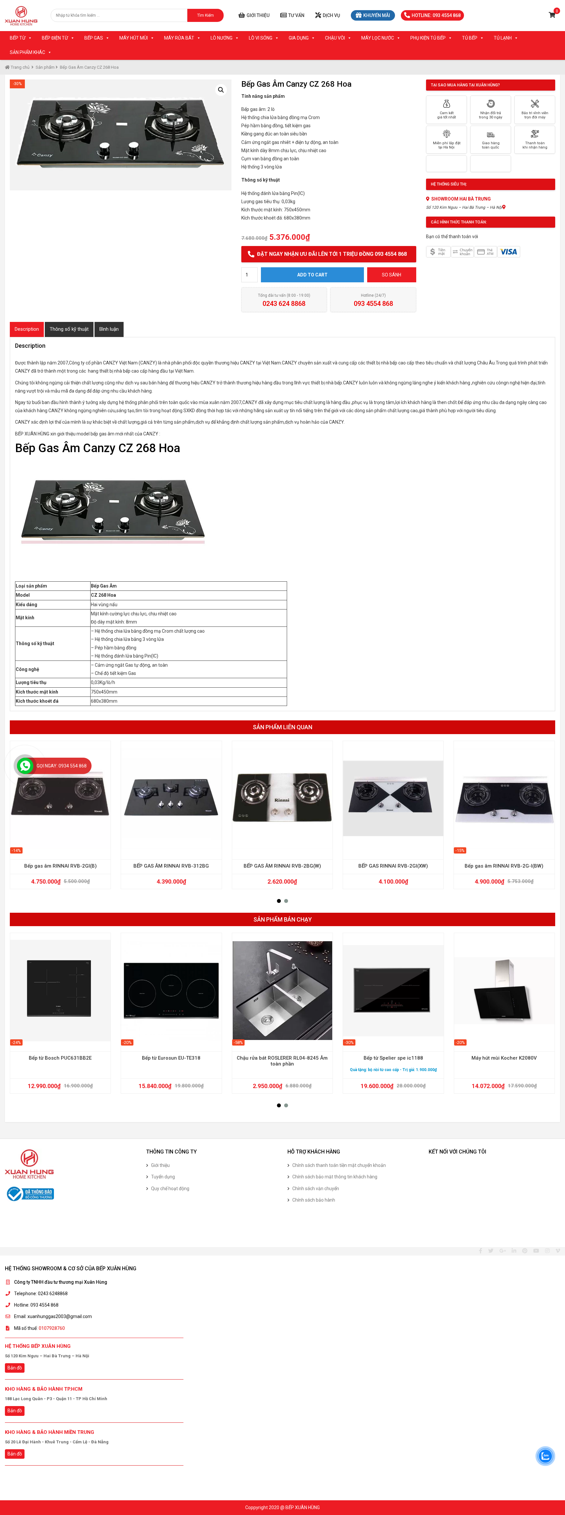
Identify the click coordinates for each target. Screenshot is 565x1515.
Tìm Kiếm (205, 15)
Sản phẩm (45, 67)
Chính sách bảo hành (313, 1200)
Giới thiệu (258, 15)
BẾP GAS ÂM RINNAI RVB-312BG (171, 866)
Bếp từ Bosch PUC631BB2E (60, 1058)
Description (27, 329)
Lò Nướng (221, 38)
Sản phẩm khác (27, 52)
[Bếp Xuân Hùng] (21, 15)
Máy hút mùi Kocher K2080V (504, 1058)
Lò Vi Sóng (260, 38)
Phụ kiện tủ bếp (428, 38)
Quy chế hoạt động (170, 1188)
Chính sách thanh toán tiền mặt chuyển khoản (339, 1165)
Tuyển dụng (163, 1176)
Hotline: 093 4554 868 (436, 15)
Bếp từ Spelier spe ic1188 (393, 1058)
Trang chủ (19, 67)
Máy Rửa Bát (179, 38)
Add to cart (312, 274)
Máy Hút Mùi (133, 38)
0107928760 (52, 1328)
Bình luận (109, 329)
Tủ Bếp (469, 38)
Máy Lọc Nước (377, 38)
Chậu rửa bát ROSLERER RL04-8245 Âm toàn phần (282, 1061)
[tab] (27, 329)
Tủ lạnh (503, 38)
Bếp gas (93, 38)
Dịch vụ (331, 15)
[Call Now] (25, 766)
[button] (279, 901)
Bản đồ (15, 1367)
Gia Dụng (299, 38)
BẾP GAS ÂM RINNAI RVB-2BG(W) (282, 866)
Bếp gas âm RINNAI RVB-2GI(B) (60, 866)
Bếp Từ (18, 38)
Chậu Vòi (335, 38)
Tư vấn (296, 15)
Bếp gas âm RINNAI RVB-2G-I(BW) (504, 866)
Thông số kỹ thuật (69, 329)
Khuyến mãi (376, 15)
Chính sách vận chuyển (315, 1188)
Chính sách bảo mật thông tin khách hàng (334, 1176)
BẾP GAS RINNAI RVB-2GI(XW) (393, 866)
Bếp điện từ (55, 38)
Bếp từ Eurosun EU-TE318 (171, 1058)
